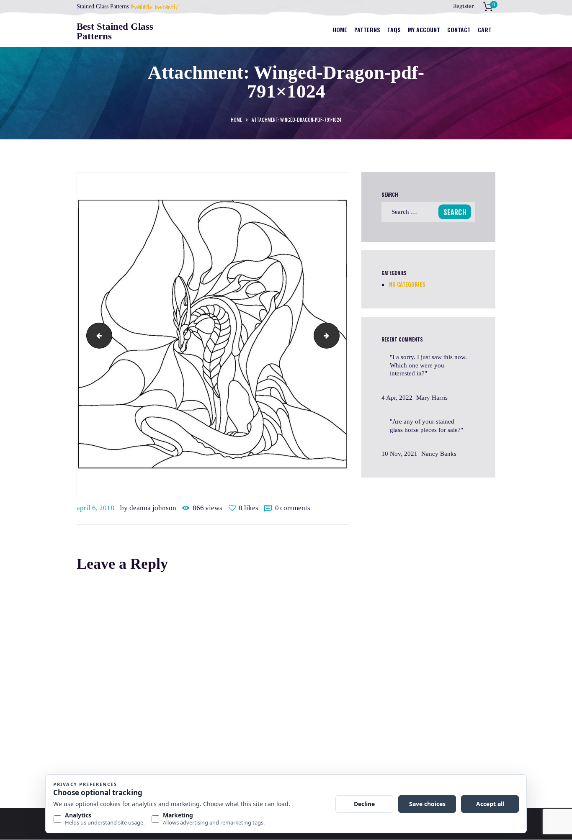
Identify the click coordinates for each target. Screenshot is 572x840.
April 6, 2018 (95, 508)
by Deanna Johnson (149, 508)
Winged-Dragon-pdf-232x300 (96, 335)
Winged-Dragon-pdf (336, 335)
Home (236, 119)
